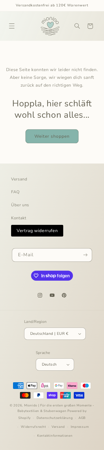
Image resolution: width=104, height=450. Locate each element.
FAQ (15, 192)
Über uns (20, 205)
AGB (82, 418)
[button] (11, 26)
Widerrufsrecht (33, 426)
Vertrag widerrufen (37, 231)
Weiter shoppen (52, 136)
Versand (19, 179)
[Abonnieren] (85, 255)
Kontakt (18, 218)
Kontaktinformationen (55, 435)
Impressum (80, 426)
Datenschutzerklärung (55, 418)
